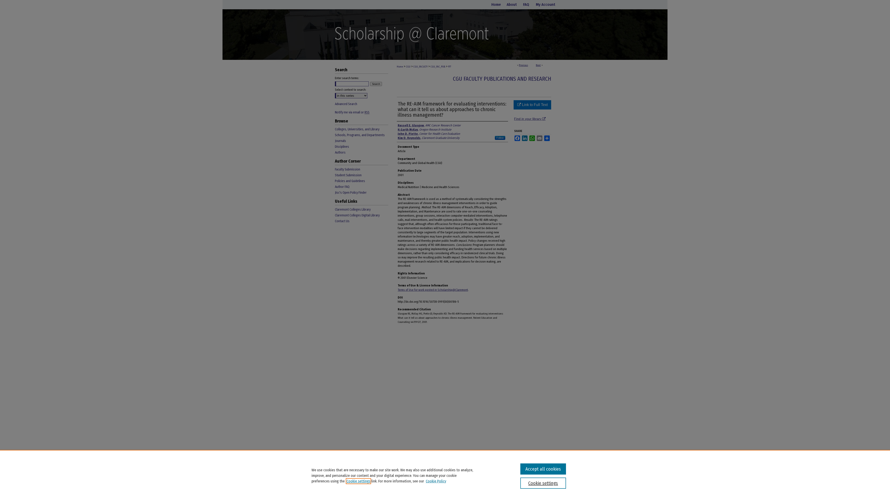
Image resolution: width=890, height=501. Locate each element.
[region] (445, 475)
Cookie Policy (436, 481)
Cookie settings (358, 481)
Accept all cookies (543, 469)
